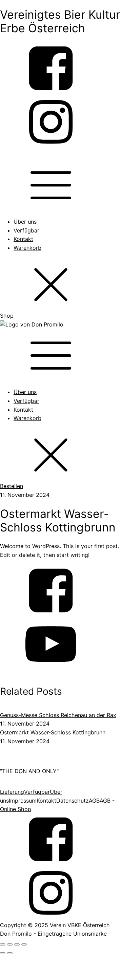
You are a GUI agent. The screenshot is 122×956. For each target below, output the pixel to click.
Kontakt (23, 239)
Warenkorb (27, 247)
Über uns (25, 221)
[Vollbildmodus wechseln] (10, 944)
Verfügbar (26, 230)
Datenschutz (72, 800)
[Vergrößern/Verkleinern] (2, 944)
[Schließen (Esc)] (24, 944)
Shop (7, 315)
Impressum (23, 800)
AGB (94, 800)
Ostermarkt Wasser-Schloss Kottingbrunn (52, 732)
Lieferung (12, 791)
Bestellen (11, 486)
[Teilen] (17, 944)
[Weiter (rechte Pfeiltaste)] (10, 953)
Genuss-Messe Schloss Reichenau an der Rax (58, 715)
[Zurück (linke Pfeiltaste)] (2, 953)
